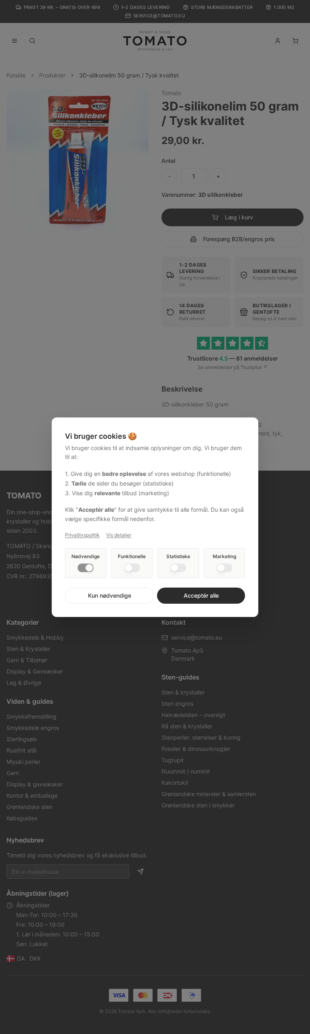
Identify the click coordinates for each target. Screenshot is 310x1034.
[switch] (86, 567)
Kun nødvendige (109, 595)
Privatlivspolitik (82, 535)
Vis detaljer (118, 535)
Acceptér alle (201, 595)
